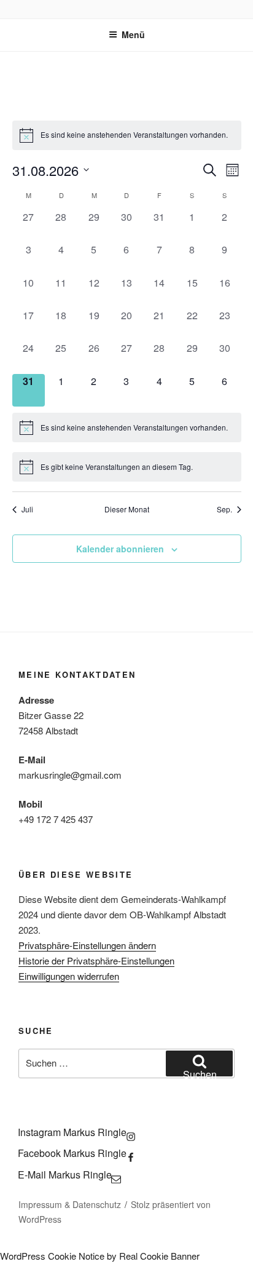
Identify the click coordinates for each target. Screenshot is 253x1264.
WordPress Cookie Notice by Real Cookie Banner (100, 1255)
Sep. (224, 509)
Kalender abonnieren (120, 549)
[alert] (126, 135)
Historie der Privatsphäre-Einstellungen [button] (96, 960)
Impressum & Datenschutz (69, 1204)
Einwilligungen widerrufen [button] (68, 975)
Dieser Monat (126, 509)
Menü (133, 34)
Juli (27, 509)
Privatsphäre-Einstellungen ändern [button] (87, 945)
